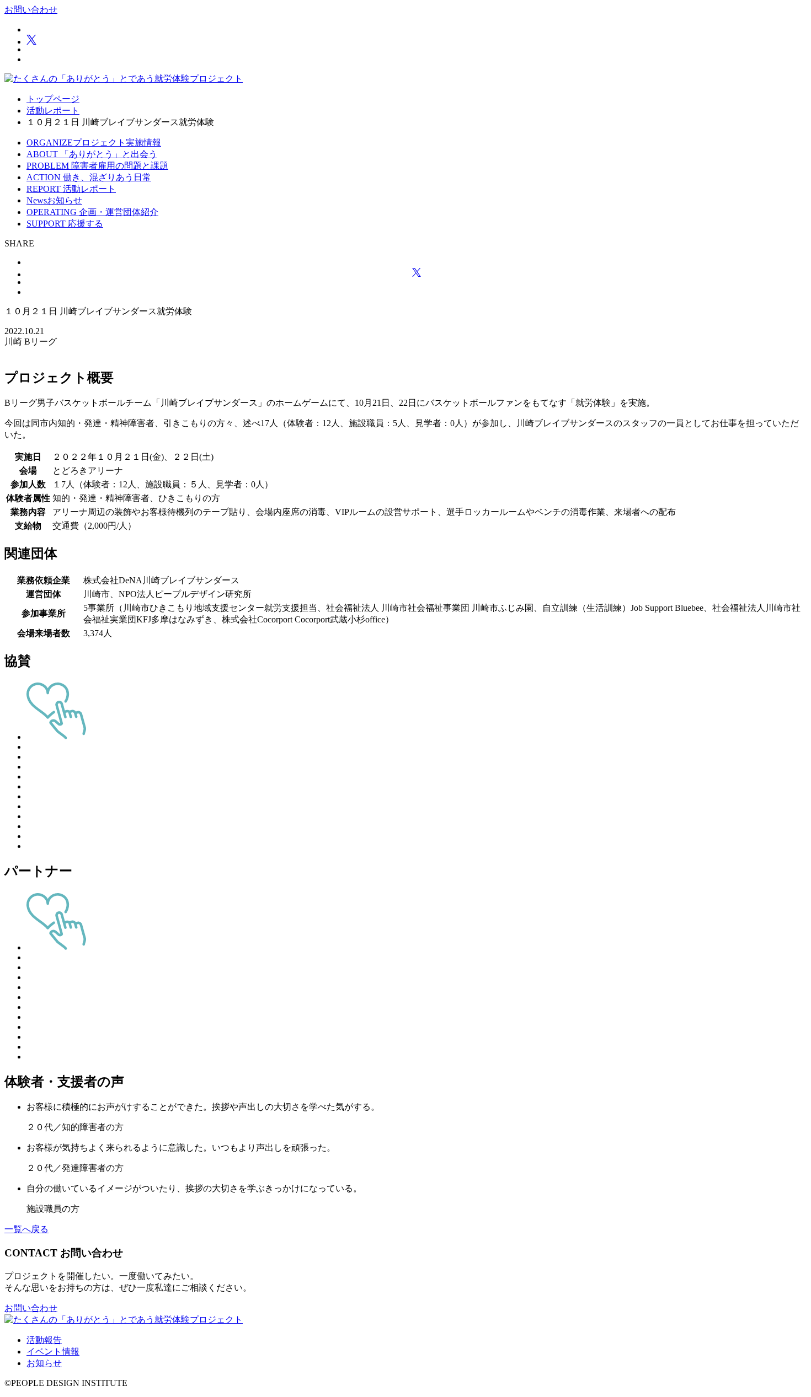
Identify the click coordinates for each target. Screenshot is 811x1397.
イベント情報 (52, 1351)
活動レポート (52, 110)
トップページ (52, 99)
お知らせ (44, 1363)
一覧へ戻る (26, 1229)
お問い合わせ (30, 9)
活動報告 (44, 1340)
